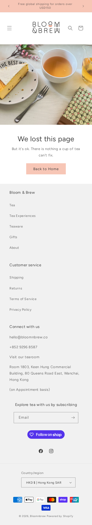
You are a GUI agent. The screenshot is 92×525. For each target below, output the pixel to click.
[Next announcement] (83, 6)
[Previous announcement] (9, 6)
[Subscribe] (73, 417)
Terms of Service (23, 299)
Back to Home (46, 169)
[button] (9, 28)
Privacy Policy (20, 310)
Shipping (16, 277)
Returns (15, 288)
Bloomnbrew (38, 516)
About (14, 248)
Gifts (13, 237)
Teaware (16, 226)
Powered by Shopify (60, 516)
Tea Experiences (22, 216)
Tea (12, 205)
